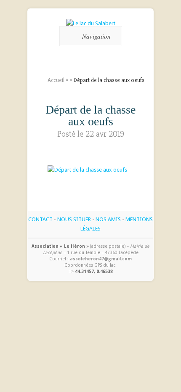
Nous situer (74, 219)
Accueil (56, 80)
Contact (40, 219)
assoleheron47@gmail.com (101, 258)
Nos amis (108, 219)
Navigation (96, 36)
